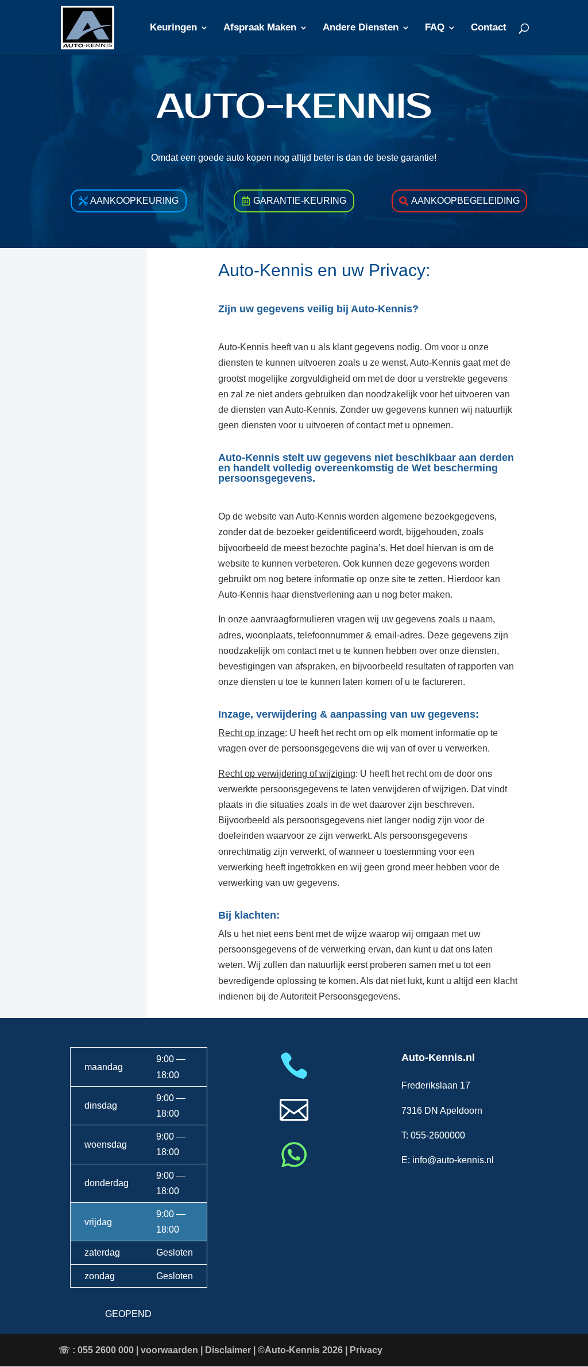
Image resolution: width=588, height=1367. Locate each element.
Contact (488, 28)
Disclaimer (228, 1350)
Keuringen (173, 28)
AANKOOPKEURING (134, 201)
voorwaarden (169, 1350)
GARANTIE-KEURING (299, 201)
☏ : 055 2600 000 (96, 1350)
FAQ (434, 28)
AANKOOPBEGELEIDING (465, 201)
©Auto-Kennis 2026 (300, 1350)
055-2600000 (438, 1135)
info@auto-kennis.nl (453, 1160)
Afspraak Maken (259, 28)
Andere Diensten (361, 28)
